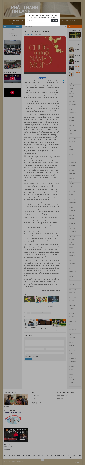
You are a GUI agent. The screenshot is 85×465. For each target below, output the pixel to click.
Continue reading (42, 23)
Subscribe (54, 20)
